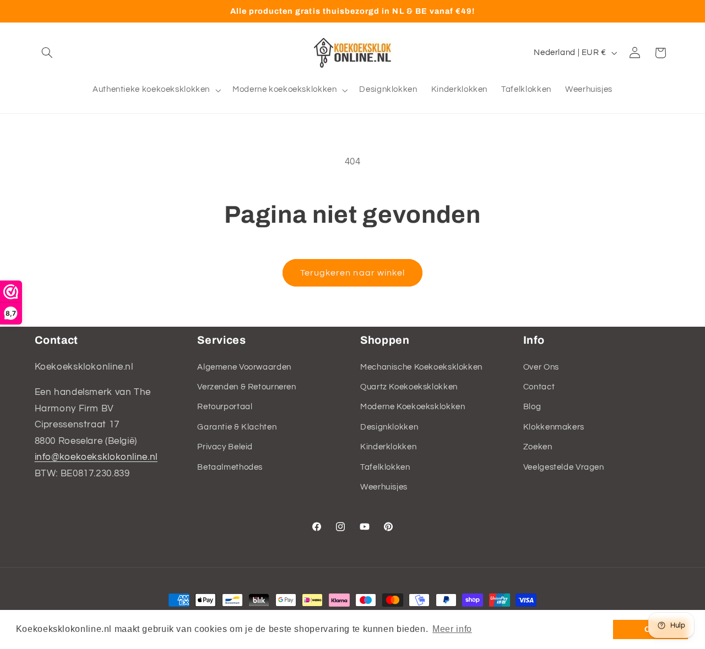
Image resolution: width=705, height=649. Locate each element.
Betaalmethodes (230, 467)
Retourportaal (224, 407)
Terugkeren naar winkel (352, 272)
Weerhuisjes (384, 487)
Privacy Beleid (225, 447)
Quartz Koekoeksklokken (409, 387)
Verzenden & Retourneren (246, 387)
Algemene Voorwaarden (244, 367)
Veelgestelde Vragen (563, 467)
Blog (532, 407)
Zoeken (537, 447)
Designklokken (389, 427)
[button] (47, 52)
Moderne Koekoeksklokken (412, 407)
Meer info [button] (452, 629)
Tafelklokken (385, 467)
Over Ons (541, 367)
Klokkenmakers (553, 427)
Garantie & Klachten (236, 427)
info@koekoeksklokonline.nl (96, 457)
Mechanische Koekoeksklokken (421, 367)
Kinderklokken (388, 447)
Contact (539, 387)
